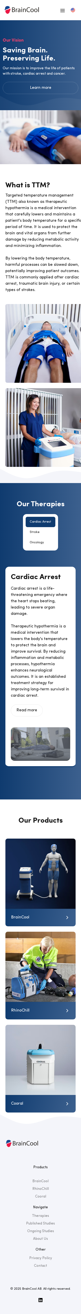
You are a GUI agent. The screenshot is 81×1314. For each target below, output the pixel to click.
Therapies (40, 1216)
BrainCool (40, 1181)
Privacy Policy (40, 1258)
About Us (40, 1239)
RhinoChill (40, 1189)
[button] (62, 10)
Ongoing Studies (40, 1231)
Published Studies (40, 1223)
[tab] (40, 522)
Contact (40, 1266)
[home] (21, 10)
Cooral (40, 1196)
